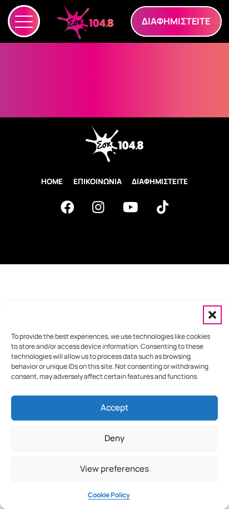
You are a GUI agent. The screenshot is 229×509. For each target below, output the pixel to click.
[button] (212, 314)
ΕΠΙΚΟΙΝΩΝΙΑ (97, 181)
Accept (114, 407)
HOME (52, 181)
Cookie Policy (109, 495)
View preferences (114, 469)
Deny (114, 438)
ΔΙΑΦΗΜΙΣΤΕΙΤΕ (160, 181)
